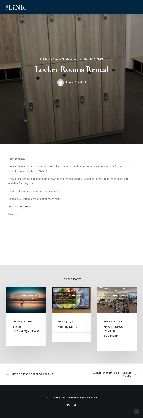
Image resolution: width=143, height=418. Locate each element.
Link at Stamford (76, 82)
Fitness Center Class (29, 297)
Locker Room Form (19, 206)
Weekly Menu (75, 295)
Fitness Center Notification (60, 59)
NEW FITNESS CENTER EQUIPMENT (113, 331)
